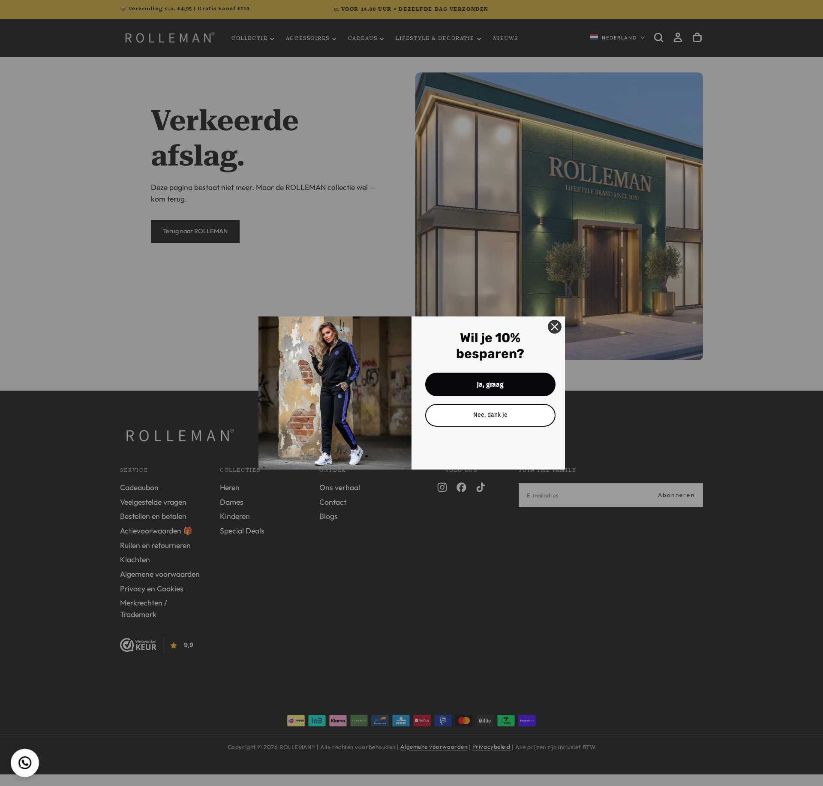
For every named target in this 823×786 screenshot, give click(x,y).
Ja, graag (490, 384)
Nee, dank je (490, 415)
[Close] (554, 326)
